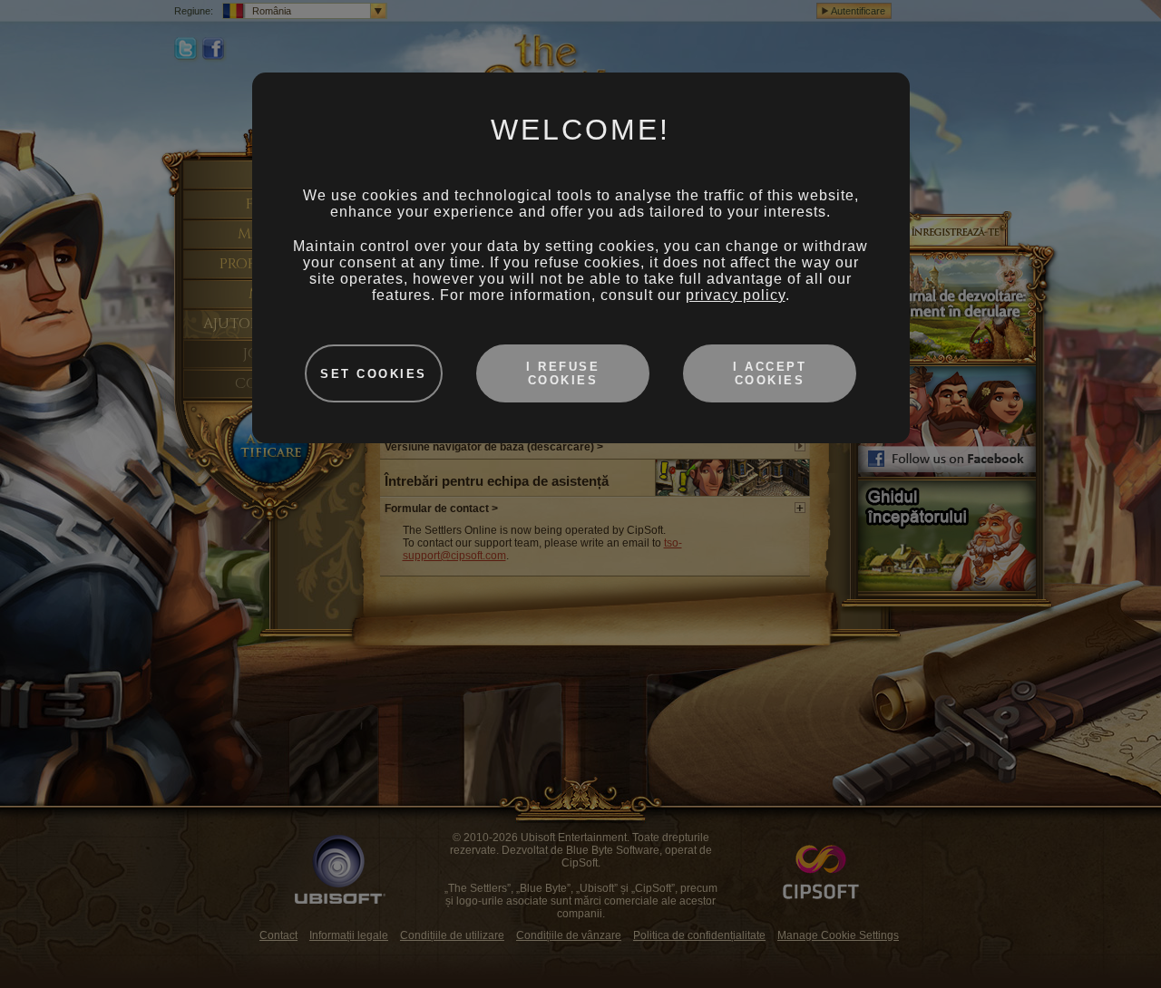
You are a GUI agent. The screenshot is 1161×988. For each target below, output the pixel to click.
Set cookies (373, 374)
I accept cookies (769, 373)
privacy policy (735, 295)
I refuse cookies (563, 373)
